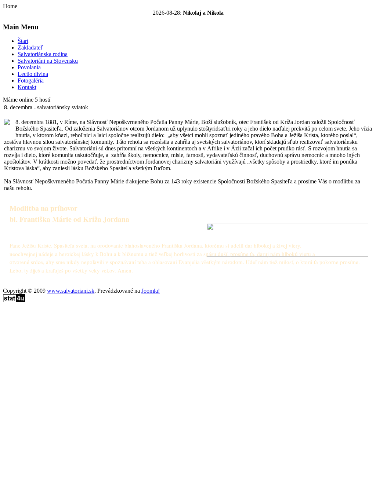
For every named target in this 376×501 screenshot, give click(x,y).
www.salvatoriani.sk (70, 291)
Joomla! (150, 291)
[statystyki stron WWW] (14, 300)
